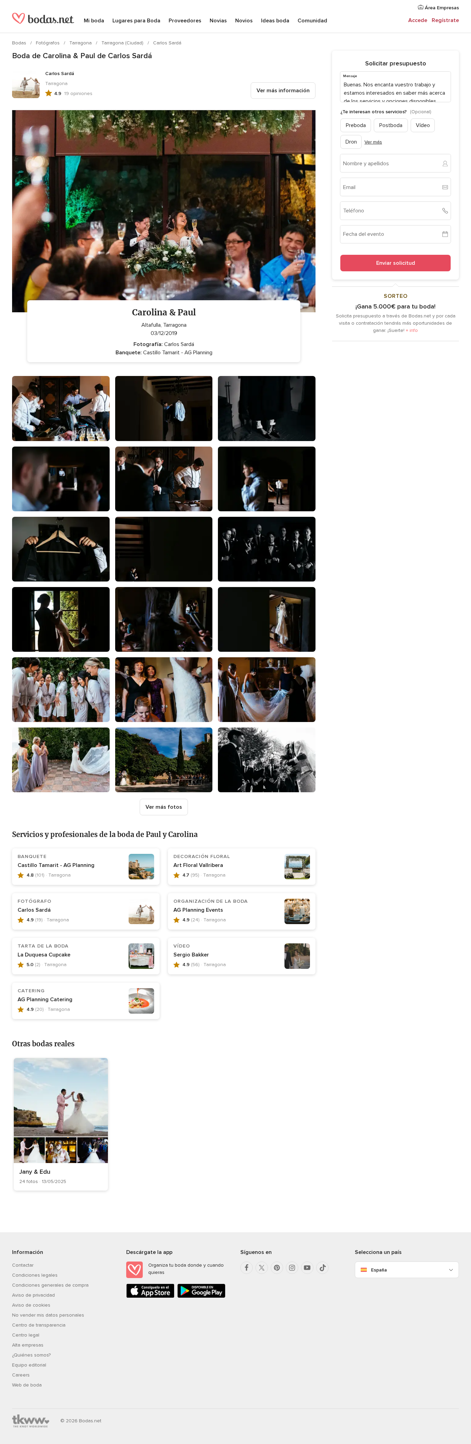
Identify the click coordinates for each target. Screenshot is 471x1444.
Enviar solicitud (395, 263)
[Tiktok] (322, 1268)
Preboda (356, 125)
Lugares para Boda (136, 20)
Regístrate (445, 20)
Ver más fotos (164, 807)
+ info (412, 330)
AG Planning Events (198, 910)
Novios (244, 20)
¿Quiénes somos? (31, 1355)
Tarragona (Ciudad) (123, 43)
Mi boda (94, 20)
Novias (218, 20)
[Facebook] (246, 1268)
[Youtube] (307, 1268)
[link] (61, 1124)
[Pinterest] (277, 1268)
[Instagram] (292, 1268)
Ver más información (283, 90)
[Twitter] (261, 1268)
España (379, 1270)
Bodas (20, 43)
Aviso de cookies (31, 1305)
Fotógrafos (48, 43)
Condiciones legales (35, 1275)
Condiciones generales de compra (50, 1285)
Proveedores (185, 20)
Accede (417, 20)
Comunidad (312, 20)
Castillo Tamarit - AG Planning (56, 865)
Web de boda (27, 1385)
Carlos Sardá (167, 43)
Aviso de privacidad (33, 1295)
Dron (351, 141)
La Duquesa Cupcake (44, 954)
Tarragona (81, 43)
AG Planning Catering (45, 999)
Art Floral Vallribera (198, 865)
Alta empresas (27, 1345)
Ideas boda (275, 20)
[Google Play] (201, 1296)
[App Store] (150, 1296)
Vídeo (423, 125)
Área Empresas (441, 8)
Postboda (390, 125)
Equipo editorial (29, 1365)
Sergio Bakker (191, 954)
